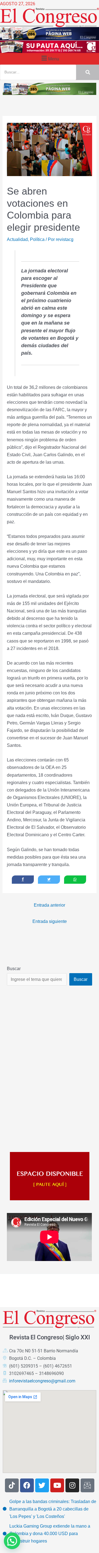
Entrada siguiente (49, 921)
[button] (49, 58)
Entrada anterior (49, 904)
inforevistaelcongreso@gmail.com (42, 1381)
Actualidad (17, 239)
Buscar (14, 968)
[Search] (87, 72)
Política (37, 239)
